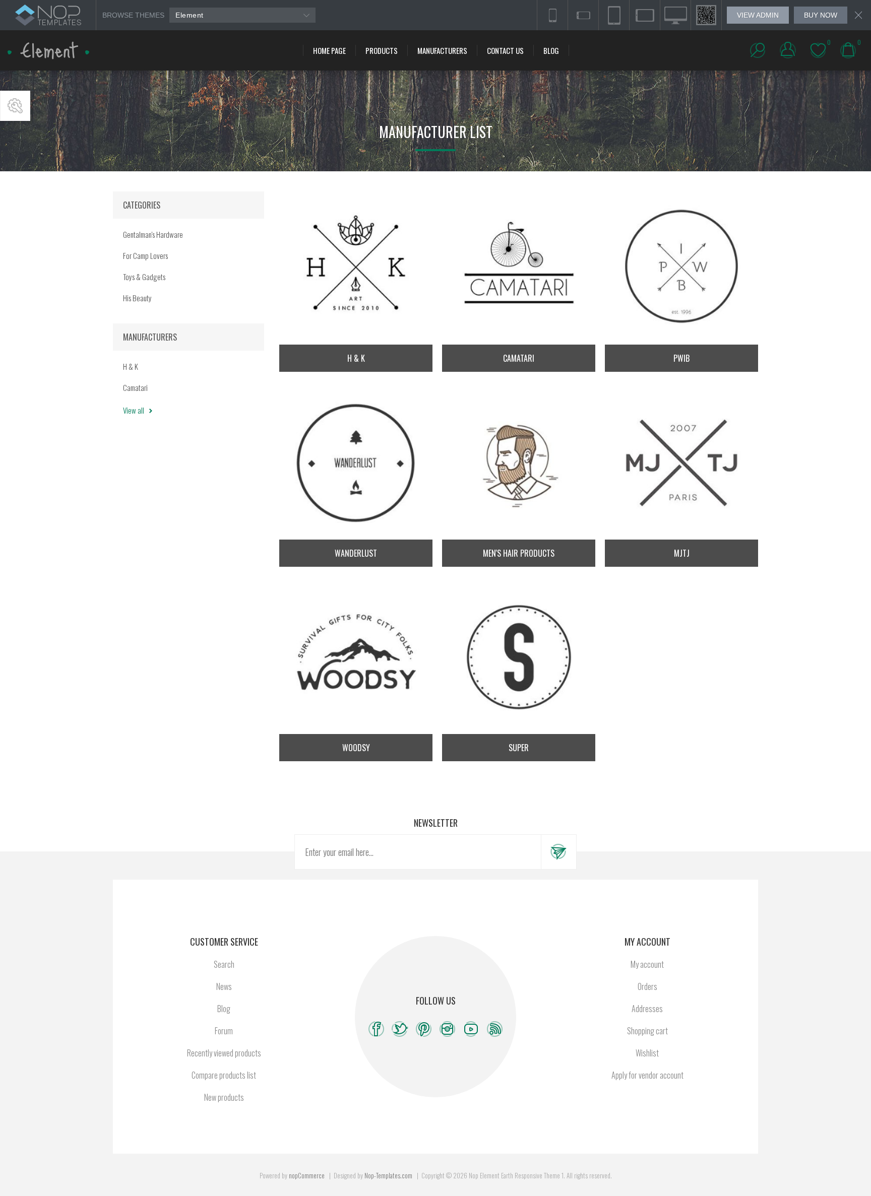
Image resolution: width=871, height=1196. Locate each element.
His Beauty (137, 297)
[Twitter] (400, 1029)
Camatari (518, 358)
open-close (15, 106)
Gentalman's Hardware (153, 234)
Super (519, 748)
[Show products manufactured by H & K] (355, 268)
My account (647, 964)
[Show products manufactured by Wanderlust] (355, 463)
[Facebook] (376, 1029)
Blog (223, 1009)
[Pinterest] (423, 1029)
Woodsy (356, 748)
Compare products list (224, 1075)
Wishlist (647, 1053)
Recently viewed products (224, 1053)
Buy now (820, 15)
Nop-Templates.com (388, 1175)
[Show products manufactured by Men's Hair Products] (518, 463)
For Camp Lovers (145, 255)
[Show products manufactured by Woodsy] (355, 657)
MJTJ (682, 553)
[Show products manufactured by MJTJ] (681, 463)
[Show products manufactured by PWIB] (681, 268)
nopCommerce (307, 1175)
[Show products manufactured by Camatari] (518, 268)
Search (224, 964)
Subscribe (558, 852)
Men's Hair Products (518, 553)
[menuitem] (224, 964)
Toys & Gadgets (144, 276)
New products (224, 1097)
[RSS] (495, 1029)
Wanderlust (356, 553)
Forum (224, 1031)
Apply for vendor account (647, 1075)
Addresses (647, 1009)
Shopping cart (647, 1031)
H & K (356, 358)
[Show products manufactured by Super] (518, 657)
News (224, 986)
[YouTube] (471, 1029)
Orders (647, 986)
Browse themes (133, 15)
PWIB (681, 358)
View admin (758, 15)
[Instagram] (447, 1029)
